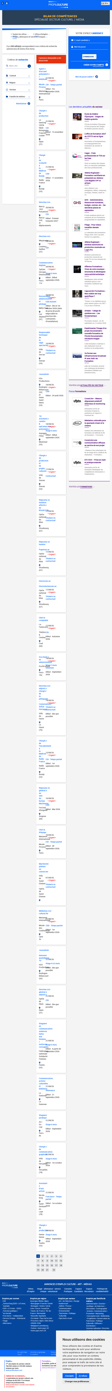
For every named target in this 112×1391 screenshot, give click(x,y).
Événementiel (64, 1311)
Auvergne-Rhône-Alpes (39, 1301)
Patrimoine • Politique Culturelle (67, 1314)
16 (52, 1265)
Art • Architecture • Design (69, 1301)
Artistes (90, 1311)
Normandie (41, 1313)
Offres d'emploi (41, 34)
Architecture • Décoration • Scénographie (96, 1307)
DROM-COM (36, 1323)
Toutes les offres (19, 34)
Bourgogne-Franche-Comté (42, 1303)
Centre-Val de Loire (40, 1307)
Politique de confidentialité (102, 1290)
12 (61, 1260)
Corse (37, 1308)
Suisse (33, 1328)
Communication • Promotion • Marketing (97, 1312)
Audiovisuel (63, 1303)
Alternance (7, 1323)
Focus (77, 391)
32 (54, 1270)
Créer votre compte (94, 64)
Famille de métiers (17, 96)
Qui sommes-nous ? (22, 1353)
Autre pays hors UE (38, 1330)
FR (105, 3)
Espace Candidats (78, 1290)
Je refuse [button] (83, 1376)
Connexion (88, 56)
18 (61, 1265)
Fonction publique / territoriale (10, 1312)
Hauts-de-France (38, 1311)
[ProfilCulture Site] (2, 3)
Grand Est (45, 1308)
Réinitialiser (21, 103)
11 (56, 1260)
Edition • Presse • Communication (65, 1307)
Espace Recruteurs (89, 1290)
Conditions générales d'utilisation (37, 1353)
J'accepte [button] (69, 1376)
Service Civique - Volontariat (14, 1318)
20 (43, 1270)
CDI (4, 1301)
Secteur (12, 89)
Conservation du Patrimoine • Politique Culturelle (98, 1321)
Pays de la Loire (46, 1318)
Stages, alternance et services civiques (29, 36)
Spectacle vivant (65, 1318)
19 (38, 1270)
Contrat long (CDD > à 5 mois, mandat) (14, 1304)
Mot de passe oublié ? (84, 76)
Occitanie (34, 1318)
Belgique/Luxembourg (39, 1325)
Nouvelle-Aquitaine (38, 1316)
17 (56, 1265)
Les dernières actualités (86, 106)
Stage (5, 1320)
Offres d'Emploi (30, 1290)
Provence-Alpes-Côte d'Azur (42, 1320)
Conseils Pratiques (68, 1290)
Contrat (12, 75)
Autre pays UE (43, 1328)
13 (38, 1265)
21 (47, 1270)
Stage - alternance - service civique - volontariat (49, 1290)
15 (47, 1265)
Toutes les (86, 385)
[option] (89, 437)
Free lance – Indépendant (13, 1316)
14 (43, 1265)
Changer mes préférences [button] (77, 1381)
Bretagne (34, 1306)
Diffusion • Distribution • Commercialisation (94, 1325)
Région (12, 82)
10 (52, 1260)
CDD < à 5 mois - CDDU (12, 1308)
